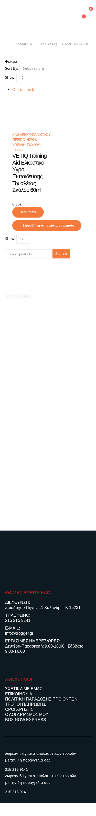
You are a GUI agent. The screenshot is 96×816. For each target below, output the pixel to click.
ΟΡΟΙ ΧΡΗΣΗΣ (19, 709)
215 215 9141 (17, 620)
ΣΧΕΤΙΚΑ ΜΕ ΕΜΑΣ (23, 689)
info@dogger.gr (19, 633)
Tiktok (29, 665)
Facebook (9, 665)
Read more (28, 212)
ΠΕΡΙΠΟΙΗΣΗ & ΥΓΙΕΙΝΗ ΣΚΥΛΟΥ (26, 142)
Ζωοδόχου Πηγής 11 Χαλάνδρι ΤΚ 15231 (43, 607)
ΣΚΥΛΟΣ (18, 149)
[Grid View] (7, 84)
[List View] (11, 84)
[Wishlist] (69, 19)
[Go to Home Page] (7, 44)
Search (61, 253)
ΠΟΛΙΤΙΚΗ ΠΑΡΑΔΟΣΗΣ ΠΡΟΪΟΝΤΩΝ (41, 699)
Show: (10, 77)
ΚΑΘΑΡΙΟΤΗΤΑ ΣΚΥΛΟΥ (31, 134)
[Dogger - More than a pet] (37, 19)
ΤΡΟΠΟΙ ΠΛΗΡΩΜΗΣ (25, 704)
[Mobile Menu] (9, 19)
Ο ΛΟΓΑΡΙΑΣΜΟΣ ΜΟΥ (26, 714)
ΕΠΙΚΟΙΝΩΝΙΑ (18, 694)
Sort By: (11, 68)
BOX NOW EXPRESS (25, 720)
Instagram (19, 665)
